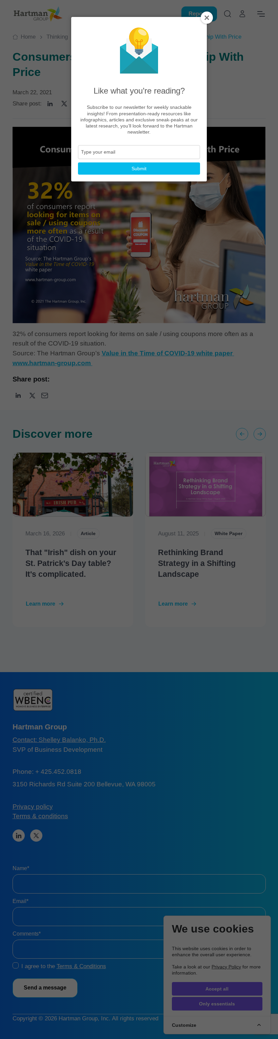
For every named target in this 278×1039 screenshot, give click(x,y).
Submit (139, 168)
